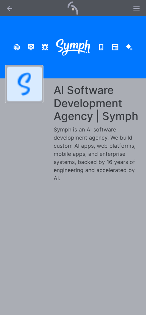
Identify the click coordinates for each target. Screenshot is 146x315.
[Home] (73, 7)
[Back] (9, 8)
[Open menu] (136, 8)
